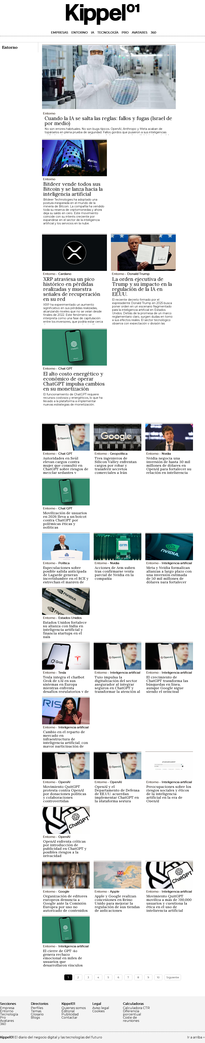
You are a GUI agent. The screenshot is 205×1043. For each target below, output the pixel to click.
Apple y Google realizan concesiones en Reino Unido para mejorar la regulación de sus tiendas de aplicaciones (117, 903)
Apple (114, 891)
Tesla (62, 672)
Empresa (7, 1008)
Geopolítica (118, 453)
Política (63, 563)
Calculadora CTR (136, 1008)
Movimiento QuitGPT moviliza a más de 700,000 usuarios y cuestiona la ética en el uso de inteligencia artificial (169, 903)
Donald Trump (138, 274)
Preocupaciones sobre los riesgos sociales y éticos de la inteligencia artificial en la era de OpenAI (168, 793)
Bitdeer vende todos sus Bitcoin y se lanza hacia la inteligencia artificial (73, 189)
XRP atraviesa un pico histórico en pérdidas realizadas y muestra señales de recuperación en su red (71, 289)
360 (153, 32)
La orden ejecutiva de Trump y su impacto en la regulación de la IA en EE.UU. (142, 286)
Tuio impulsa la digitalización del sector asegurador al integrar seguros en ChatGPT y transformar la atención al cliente (117, 686)
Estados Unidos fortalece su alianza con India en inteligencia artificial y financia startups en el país (65, 629)
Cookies (98, 1011)
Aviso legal (100, 1008)
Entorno (79, 32)
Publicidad (70, 1014)
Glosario (37, 1014)
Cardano (64, 274)
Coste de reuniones (131, 1019)
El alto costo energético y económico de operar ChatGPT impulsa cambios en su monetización (74, 381)
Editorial (68, 1011)
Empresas (59, 32)
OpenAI (64, 782)
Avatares (139, 32)
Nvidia (166, 453)
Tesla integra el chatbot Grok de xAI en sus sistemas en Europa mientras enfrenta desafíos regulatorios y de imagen (66, 686)
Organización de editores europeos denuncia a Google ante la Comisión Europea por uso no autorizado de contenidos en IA (65, 905)
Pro (125, 32)
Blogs (35, 1017)
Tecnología (107, 32)
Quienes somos (73, 1008)
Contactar (69, 1017)
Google (63, 891)
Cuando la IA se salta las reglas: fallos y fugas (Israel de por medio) (108, 120)
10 (158, 977)
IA (92, 32)
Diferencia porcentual (132, 1013)
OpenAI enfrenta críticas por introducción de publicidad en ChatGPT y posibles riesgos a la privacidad (64, 848)
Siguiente (172, 977)
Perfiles (37, 1008)
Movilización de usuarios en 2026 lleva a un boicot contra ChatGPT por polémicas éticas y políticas (65, 520)
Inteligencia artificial (177, 563)
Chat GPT (65, 368)
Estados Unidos (69, 618)
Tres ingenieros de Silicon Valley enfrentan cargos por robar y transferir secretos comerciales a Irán (116, 465)
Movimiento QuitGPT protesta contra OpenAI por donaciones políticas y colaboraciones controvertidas (64, 793)
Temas (36, 1011)
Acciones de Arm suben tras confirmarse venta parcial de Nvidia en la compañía (115, 573)
